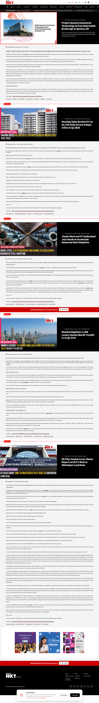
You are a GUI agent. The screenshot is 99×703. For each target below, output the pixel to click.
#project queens (29, 99)
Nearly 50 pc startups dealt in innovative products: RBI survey (27, 96)
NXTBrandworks (78, 7)
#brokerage (8, 99)
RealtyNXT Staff (85, 329)
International (27, 7)
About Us (86, 673)
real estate (25, 54)
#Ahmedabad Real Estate (20, 213)
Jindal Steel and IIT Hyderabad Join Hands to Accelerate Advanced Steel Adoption (23, 10)
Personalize (64, 695)
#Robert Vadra (37, 624)
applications (81, 283)
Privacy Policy (87, 676)
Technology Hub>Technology (14, 47)
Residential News (11, 144)
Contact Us (77, 676)
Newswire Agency (86, 118)
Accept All (75, 695)
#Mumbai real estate (28, 436)
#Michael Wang (21, 99)
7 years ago (82, 20)
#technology (49, 99)
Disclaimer (77, 678)
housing (27, 158)
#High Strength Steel (20, 304)
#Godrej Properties (10, 436)
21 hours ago (77, 233)
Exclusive (61, 7)
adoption (31, 281)
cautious (29, 167)
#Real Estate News (10, 213)
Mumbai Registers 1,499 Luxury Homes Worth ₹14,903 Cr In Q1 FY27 (64, 10)
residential (24, 193)
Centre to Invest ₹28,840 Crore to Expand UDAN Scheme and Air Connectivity (30, 433)
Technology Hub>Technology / (72, 20)
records (8, 364)
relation (40, 531)
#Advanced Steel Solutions (42, 304)
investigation (46, 490)
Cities (86, 7)
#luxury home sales (37, 436)
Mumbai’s (26, 428)
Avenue (44, 496)
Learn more (43, 698)
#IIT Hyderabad (52, 304)
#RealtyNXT (42, 99)
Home (66, 673)
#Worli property (19, 436)
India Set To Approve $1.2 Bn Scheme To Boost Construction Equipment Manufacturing (33, 211)
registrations (49, 413)
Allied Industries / (69, 233)
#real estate (36, 99)
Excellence (42, 267)
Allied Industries (11, 259)
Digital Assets (53, 7)
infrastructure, (89, 288)
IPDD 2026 (69, 7)
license (30, 604)
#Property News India (10, 624)
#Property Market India (48, 213)
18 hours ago (77, 118)
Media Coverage (69, 676)
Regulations (10, 481)
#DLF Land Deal (45, 624)
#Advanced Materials (10, 304)
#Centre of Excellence (30, 304)
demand (58, 150)
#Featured (15, 99)
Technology (35, 7)
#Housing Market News (37, 213)
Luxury (8, 400)
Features (12, 7)
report (31, 509)
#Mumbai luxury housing (48, 436)
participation (25, 382)
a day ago (74, 456)
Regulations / (68, 456)
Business (19, 7)
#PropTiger (29, 213)
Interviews (92, 7)
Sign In (69, 2)
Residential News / (69, 118)
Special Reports (44, 7)
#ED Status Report (29, 624)
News (76, 673)
